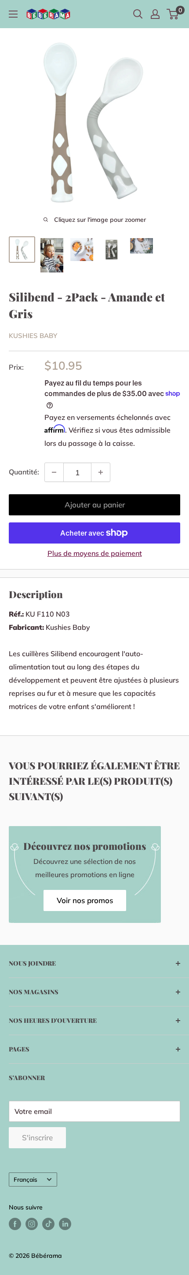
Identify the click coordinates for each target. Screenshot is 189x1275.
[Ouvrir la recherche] (138, 14)
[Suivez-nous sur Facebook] (15, 1224)
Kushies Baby (33, 335)
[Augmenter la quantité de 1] (100, 472)
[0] (172, 14)
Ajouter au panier (95, 504)
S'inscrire (37, 1137)
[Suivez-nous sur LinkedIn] (65, 1224)
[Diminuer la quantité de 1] (54, 472)
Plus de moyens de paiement (94, 553)
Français (25, 1179)
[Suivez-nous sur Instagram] (31, 1224)
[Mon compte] (155, 14)
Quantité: (24, 471)
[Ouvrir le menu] (13, 14)
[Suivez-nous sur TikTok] (48, 1224)
